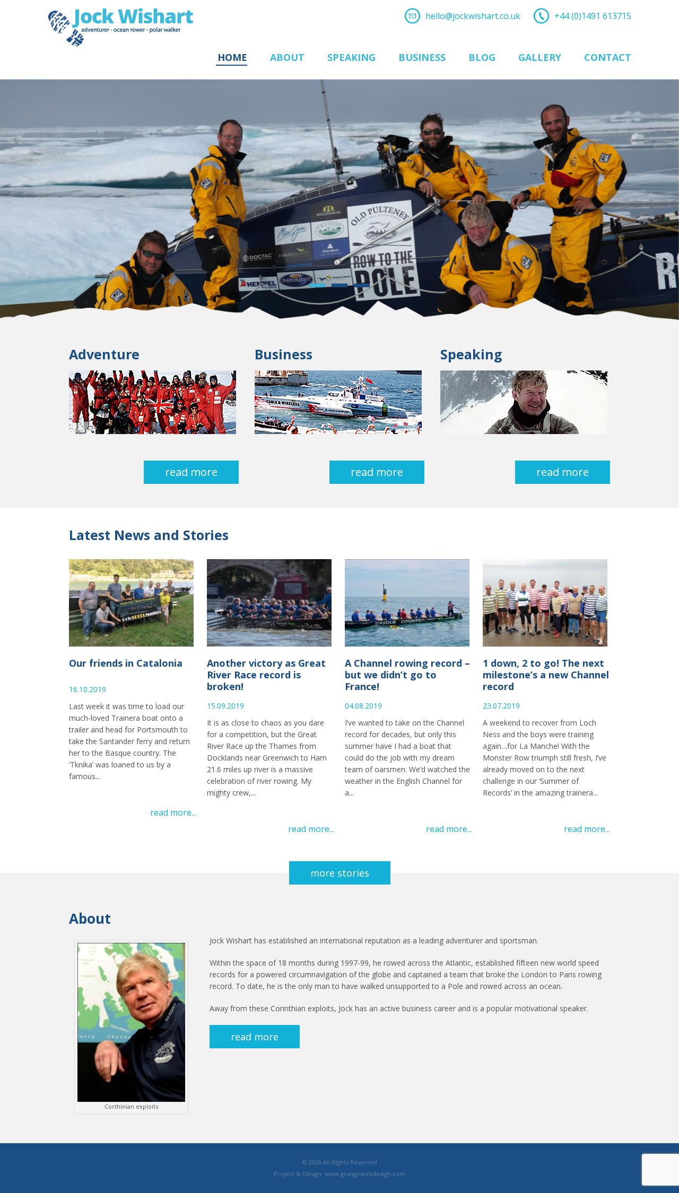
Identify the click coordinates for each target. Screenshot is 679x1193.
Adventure (104, 354)
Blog (481, 58)
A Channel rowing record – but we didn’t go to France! (407, 675)
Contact (607, 58)
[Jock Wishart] (120, 13)
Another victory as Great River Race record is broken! (266, 675)
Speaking (351, 58)
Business (422, 58)
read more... (173, 812)
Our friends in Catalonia (125, 663)
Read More (191, 472)
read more (254, 1036)
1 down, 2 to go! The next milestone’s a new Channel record (546, 675)
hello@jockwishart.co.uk (472, 16)
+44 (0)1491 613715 (592, 16)
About (287, 58)
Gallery (539, 58)
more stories (339, 873)
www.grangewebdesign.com (365, 1174)
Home (232, 58)
